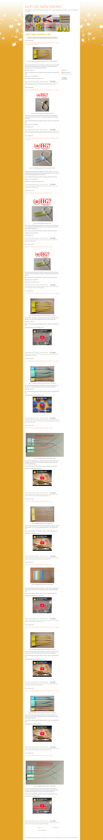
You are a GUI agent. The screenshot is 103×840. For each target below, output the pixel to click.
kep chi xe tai (50, 131)
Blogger (76, 837)
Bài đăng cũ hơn (56, 827)
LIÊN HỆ (49, 34)
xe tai (49, 495)
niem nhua (57, 131)
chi (28, 131)
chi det (30, 131)
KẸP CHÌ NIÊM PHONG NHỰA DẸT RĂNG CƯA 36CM (42, 90)
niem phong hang (34, 84)
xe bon (54, 84)
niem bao (48, 354)
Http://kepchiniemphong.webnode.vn (33, 468)
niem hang (54, 286)
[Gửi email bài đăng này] (50, 81)
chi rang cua (41, 131)
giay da (37, 239)
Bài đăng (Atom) (44, 830)
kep (44, 131)
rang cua (51, 84)
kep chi (46, 131)
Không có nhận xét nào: (44, 81)
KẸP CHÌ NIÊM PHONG (43, 7)
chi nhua (33, 131)
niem (54, 131)
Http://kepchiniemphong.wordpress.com (34, 78)
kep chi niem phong (48, 683)
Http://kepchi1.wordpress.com (32, 282)
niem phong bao (32, 132)
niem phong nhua (41, 84)
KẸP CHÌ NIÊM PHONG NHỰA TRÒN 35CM (38, 501)
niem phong (29, 84)
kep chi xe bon (51, 419)
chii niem (40, 748)
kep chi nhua (46, 419)
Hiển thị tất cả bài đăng (52, 37)
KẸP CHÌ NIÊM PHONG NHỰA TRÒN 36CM (38, 428)
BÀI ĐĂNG (27, 34)
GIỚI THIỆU (33, 34)
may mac (45, 239)
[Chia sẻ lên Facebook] (53, 81)
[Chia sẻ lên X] (52, 81)
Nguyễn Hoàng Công (66, 72)
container (37, 494)
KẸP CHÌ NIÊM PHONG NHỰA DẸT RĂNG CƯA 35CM (42, 361)
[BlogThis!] (51, 81)
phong (55, 132)
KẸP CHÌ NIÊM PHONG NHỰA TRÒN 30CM (38, 193)
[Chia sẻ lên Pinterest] (55, 81)
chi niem (36, 131)
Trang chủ (39, 827)
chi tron (37, 286)
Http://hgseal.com (29, 126)
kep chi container (45, 494)
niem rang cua (46, 84)
